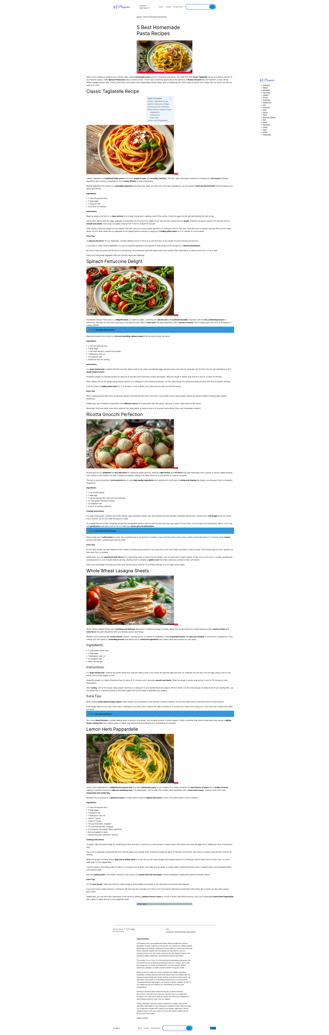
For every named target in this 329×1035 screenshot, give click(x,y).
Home (139, 17)
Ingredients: (155, 112)
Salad (265, 122)
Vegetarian (267, 134)
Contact (168, 7)
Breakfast (266, 90)
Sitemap (213, 1028)
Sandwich (266, 125)
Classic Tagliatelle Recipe (158, 101)
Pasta (265, 115)
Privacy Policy (178, 7)
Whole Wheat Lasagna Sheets (160, 109)
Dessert (266, 95)
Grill (264, 105)
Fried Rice (266, 100)
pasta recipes (191, 932)
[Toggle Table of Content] (170, 98)
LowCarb (266, 107)
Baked (265, 88)
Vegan (265, 132)
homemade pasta (180, 932)
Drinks (265, 97)
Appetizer (266, 85)
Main (265, 110)
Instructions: (155, 115)
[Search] (212, 7)
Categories (142, 6)
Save (165, 72)
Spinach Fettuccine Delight (158, 104)
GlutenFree (267, 102)
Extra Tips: (154, 118)
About (161, 7)
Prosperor (116, 1028)
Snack (265, 127)
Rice (264, 120)
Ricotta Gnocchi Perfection (158, 107)
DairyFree (266, 93)
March (265, 112)
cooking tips (170, 932)
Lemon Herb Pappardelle (158, 120)
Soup (265, 130)
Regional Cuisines (269, 117)
